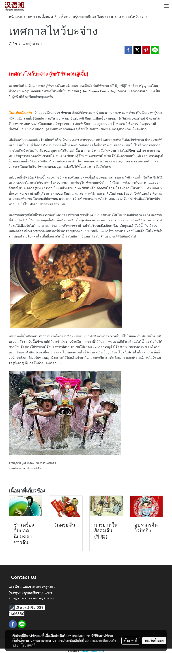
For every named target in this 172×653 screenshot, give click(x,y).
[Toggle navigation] (166, 6)
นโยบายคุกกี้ (27, 645)
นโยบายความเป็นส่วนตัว (100, 640)
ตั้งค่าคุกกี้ (130, 640)
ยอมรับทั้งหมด (154, 640)
